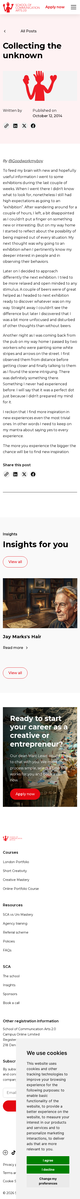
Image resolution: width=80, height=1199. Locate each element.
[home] (21, 7)
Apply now (55, 7)
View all (15, 562)
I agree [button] (48, 1160)
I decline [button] (48, 1169)
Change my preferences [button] (48, 1181)
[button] (72, 7)
